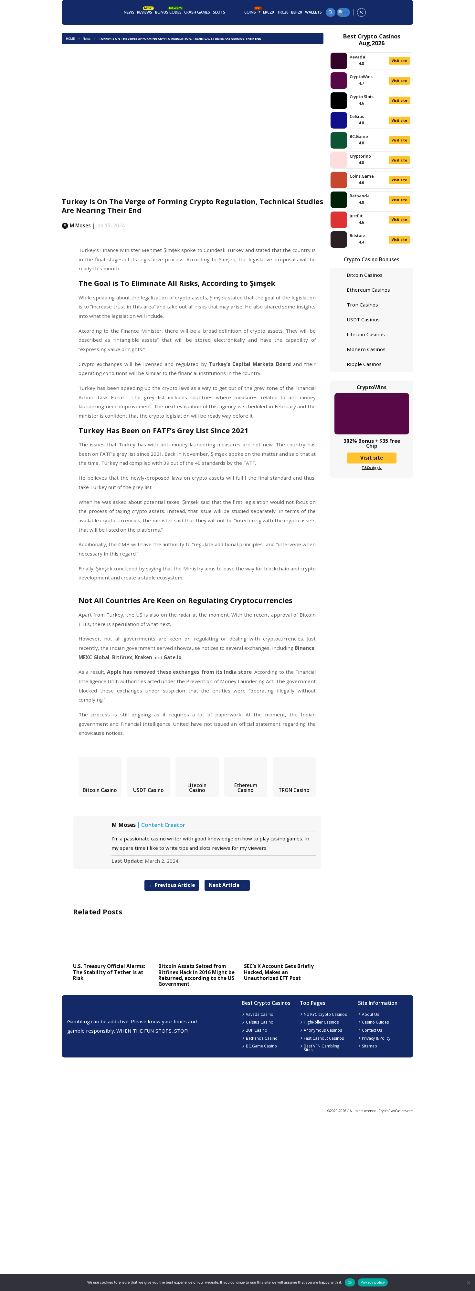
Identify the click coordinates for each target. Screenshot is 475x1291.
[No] (468, 1283)
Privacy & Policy (376, 1038)
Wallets (313, 12)
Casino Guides (375, 1022)
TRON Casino (294, 790)
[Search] (330, 12)
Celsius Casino (259, 1022)
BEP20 (296, 12)
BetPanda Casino (262, 1038)
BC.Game (359, 136)
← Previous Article (172, 885)
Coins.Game (362, 176)
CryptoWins (361, 76)
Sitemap (369, 1045)
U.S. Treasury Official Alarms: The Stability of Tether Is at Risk (109, 972)
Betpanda (360, 196)
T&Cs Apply (372, 467)
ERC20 (268, 12)
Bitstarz (357, 235)
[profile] (361, 12)
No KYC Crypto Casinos (325, 1014)
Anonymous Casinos (323, 1030)
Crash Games (197, 12)
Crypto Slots (362, 96)
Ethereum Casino (245, 787)
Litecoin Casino (196, 787)
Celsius (357, 116)
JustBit (356, 216)
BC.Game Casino (261, 1045)
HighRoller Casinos (321, 1022)
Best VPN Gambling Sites (322, 1047)
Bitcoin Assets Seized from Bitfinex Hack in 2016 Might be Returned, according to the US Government (196, 975)
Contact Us (372, 1030)
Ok (350, 1282)
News (129, 12)
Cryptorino (360, 156)
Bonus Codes (168, 11)
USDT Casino (148, 790)
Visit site (399, 60)
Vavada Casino (259, 1014)
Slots (219, 12)
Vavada (357, 57)
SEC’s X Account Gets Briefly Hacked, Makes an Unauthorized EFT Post (279, 972)
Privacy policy (373, 1282)
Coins (252, 11)
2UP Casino (256, 1030)
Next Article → (227, 885)
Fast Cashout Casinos (324, 1038)
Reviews (145, 11)
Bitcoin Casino (100, 790)
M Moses (123, 825)
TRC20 (283, 12)
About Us (370, 1014)
